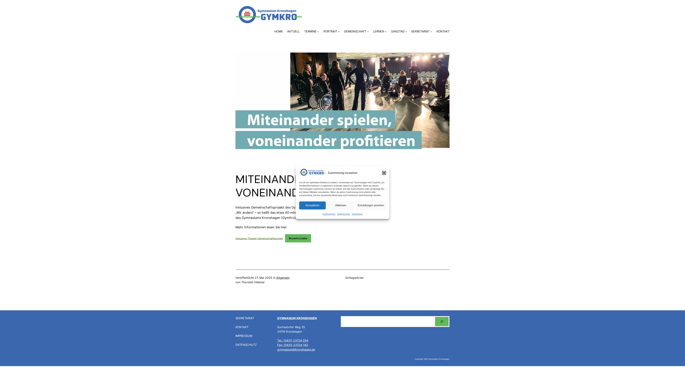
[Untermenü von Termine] (318, 31)
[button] (384, 173)
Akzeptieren (312, 205)
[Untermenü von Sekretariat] (431, 31)
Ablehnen (340, 205)
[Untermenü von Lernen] (386, 31)
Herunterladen (298, 238)
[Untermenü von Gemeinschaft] (368, 31)
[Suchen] (442, 321)
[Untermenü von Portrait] (339, 31)
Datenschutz (329, 214)
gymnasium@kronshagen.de (296, 349)
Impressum (357, 214)
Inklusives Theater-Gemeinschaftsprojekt (259, 238)
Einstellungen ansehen (371, 205)
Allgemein (283, 277)
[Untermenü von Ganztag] (406, 31)
